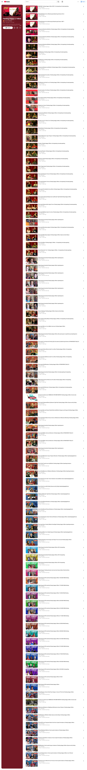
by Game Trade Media (8, 20)
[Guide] (2, 1)
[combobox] (41, 1)
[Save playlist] (14, 28)
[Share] (17, 28)
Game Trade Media (41, 7)
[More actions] (20, 28)
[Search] (58, 1)
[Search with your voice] (62, 1)
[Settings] (78, 1)
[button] (12, 11)
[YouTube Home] (7, 1)
